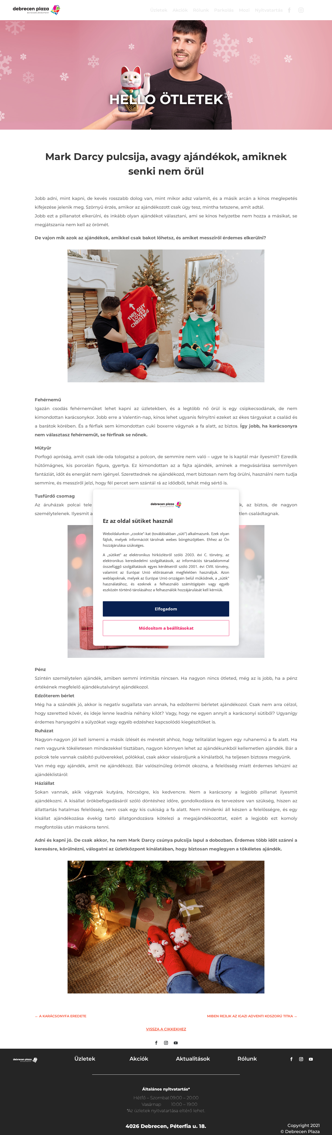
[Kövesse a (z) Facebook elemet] (156, 1043)
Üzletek (158, 10)
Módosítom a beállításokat (166, 628)
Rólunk (201, 10)
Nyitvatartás (269, 10)
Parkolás (224, 10)
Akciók (180, 10)
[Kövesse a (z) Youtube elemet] (176, 1043)
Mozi (244, 10)
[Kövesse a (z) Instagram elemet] (166, 1043)
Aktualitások (193, 1058)
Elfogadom (166, 609)
